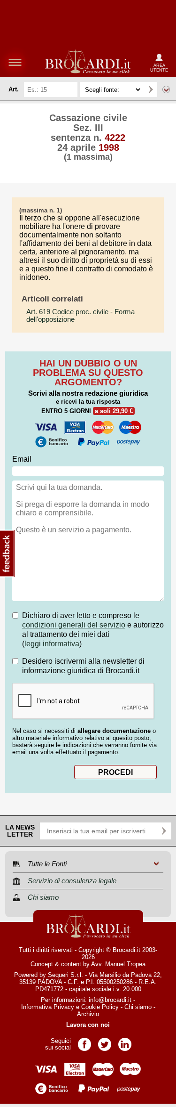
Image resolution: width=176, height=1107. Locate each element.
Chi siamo (138, 1006)
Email (21, 459)
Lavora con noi (88, 1024)
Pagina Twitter (104, 1041)
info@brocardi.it (110, 999)
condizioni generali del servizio (73, 625)
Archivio (88, 1013)
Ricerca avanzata (166, 89)
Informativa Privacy (47, 1006)
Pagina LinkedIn (124, 1041)
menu (15, 62)
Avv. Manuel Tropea (118, 964)
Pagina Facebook (84, 1041)
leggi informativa (51, 644)
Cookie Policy (100, 1006)
